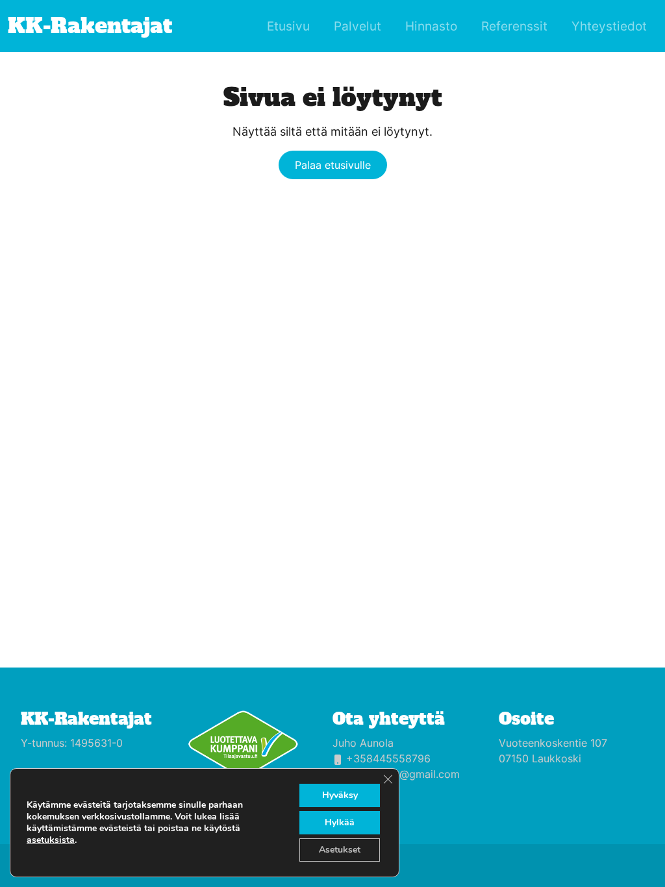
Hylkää (340, 822)
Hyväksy (340, 795)
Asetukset (339, 849)
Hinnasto (431, 26)
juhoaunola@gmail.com (403, 774)
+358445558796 (388, 758)
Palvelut (357, 26)
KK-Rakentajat (86, 719)
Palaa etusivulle (333, 164)
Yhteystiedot (609, 26)
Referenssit (514, 26)
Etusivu (288, 26)
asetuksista (51, 840)
